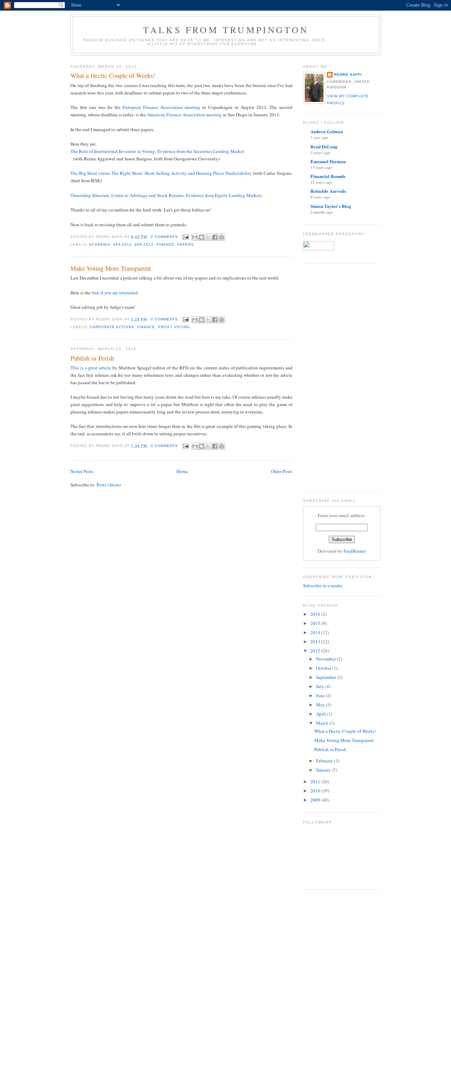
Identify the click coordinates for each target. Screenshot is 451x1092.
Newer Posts (81, 471)
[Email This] (194, 237)
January (324, 770)
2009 (315, 800)
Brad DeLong (324, 146)
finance (165, 244)
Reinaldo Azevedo (328, 191)
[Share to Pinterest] (221, 237)
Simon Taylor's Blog (330, 206)
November (326, 659)
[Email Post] (185, 237)
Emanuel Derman (328, 161)
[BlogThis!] (201, 237)
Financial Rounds (327, 176)
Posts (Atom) (109, 484)
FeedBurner (355, 551)
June (321, 695)
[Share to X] (208, 237)
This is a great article (90, 367)
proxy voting (174, 327)
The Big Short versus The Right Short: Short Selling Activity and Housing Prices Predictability (161, 173)
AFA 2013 (122, 244)
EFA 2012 (144, 244)
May (321, 704)
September (326, 677)
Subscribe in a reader (322, 585)
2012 (315, 651)
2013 (315, 641)
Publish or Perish (92, 358)
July (320, 686)
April (321, 714)
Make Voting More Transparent (110, 268)
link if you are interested (115, 292)
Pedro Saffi (348, 74)
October (324, 668)
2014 (315, 632)
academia (100, 244)
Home (182, 471)
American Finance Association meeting (184, 114)
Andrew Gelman (326, 131)
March (322, 723)
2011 (315, 781)
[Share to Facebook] (214, 237)
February (325, 760)
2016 (315, 614)
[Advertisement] (331, 377)
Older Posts (281, 471)
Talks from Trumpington (226, 30)
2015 (315, 623)
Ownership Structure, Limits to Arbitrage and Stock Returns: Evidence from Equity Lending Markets (166, 195)
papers (185, 244)
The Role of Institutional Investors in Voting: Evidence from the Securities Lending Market (157, 151)
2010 (315, 790)
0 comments (164, 237)
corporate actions (111, 327)
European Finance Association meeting (161, 107)
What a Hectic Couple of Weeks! (112, 75)
